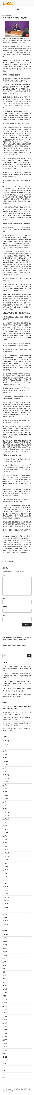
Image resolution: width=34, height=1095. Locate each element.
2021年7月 (5, 870)
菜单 (18, 9)
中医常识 (4, 941)
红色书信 (4, 992)
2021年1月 (5, 890)
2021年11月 (5, 856)
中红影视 (4, 955)
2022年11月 (5, 815)
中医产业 (4, 938)
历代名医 (4, 962)
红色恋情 (4, 1009)
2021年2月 (5, 887)
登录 (3, 1077)
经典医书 (4, 1053)
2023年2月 (5, 809)
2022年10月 (5, 819)
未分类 (4, 975)
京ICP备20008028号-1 (8, 1091)
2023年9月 (5, 785)
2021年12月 (5, 853)
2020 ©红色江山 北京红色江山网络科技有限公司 (16, 1089)
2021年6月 (5, 873)
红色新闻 (4, 1023)
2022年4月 (5, 839)
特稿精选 (4, 985)
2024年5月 (5, 764)
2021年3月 (5, 883)
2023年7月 (5, 792)
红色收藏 (4, 1013)
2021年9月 (5, 863)
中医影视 (4, 945)
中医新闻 (4, 948)
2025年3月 (5, 758)
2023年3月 (5, 805)
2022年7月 (5, 829)
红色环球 (4, 1040)
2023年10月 (5, 781)
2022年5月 (5, 836)
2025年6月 (5, 751)
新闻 (3, 968)
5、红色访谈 (5, 934)
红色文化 (4, 1016)
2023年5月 (5, 798)
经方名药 (4, 1057)
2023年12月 (5, 775)
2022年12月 (5, 812)
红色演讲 (4, 1036)
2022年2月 (5, 846)
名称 (4, 598)
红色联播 (4, 1043)
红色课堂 (4, 1050)
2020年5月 (5, 917)
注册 (3, 1074)
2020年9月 (5, 904)
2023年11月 (5, 778)
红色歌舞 (4, 1029)
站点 (3, 615)
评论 (3, 575)
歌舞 (3, 979)
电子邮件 (5, 607)
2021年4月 (5, 880)
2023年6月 (5, 795)
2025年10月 (5, 741)
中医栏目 (6, 561)
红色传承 (4, 1002)
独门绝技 (4, 989)
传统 (3, 958)
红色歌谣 (4, 1033)
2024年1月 (5, 771)
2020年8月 (5, 907)
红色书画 (4, 996)
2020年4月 (5, 921)
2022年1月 (5, 849)
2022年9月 (5, 822)
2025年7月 (5, 747)
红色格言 (4, 1026)
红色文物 (4, 1019)
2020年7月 (5, 910)
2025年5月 (5, 754)
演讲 (3, 982)
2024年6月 (5, 761)
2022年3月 (5, 843)
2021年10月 (5, 860)
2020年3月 (5, 924)
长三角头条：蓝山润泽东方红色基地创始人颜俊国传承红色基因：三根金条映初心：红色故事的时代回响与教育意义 (16, 676)
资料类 (4, 1063)
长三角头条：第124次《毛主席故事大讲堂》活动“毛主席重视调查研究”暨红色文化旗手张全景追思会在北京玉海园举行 (16, 683)
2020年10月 (5, 900)
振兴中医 (11, 561)
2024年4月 (5, 768)
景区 (3, 972)
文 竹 (11, 15)
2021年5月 (5, 876)
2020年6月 (5, 914)
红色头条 (4, 1006)
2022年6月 (5, 832)
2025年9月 (5, 744)
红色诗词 (4, 1046)
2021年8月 (5, 866)
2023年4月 (5, 802)
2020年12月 (5, 894)
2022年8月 (5, 826)
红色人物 (4, 999)
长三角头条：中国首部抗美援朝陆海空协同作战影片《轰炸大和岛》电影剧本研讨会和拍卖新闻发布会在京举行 (16, 668)
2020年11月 (5, 897)
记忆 (3, 1060)
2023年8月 (5, 788)
